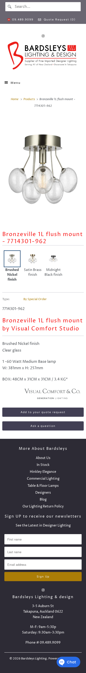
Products (29, 99)
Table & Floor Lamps (43, 486)
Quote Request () (59, 19)
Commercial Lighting (43, 478)
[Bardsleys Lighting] (42, 56)
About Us (43, 458)
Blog (43, 499)
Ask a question (43, 426)
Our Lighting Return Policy (43, 506)
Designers (43, 492)
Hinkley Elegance (43, 472)
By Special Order (35, 299)
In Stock (43, 465)
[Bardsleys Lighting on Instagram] (43, 36)
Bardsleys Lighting (34, 658)
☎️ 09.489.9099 (20, 19)
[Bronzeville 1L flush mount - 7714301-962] (43, 169)
